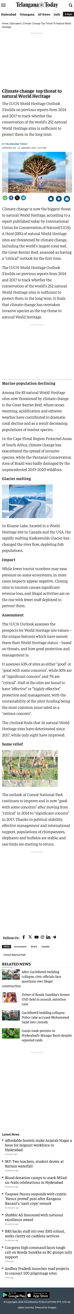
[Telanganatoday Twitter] (30, 937)
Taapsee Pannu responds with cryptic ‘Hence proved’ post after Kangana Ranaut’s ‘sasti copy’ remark (36, 1198)
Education (15, 23)
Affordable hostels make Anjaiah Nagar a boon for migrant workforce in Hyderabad (38, 1145)
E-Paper (68, 14)
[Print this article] (67, 199)
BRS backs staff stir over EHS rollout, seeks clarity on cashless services (35, 1233)
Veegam (52, 1307)
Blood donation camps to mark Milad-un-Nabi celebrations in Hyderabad (36, 1180)
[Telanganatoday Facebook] (24, 937)
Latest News (10, 1134)
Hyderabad (8, 14)
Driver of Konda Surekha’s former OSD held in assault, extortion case (46, 999)
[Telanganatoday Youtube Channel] (36, 937)
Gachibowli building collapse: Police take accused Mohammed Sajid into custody (45, 1017)
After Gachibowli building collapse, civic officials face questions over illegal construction (31, 978)
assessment (20, 946)
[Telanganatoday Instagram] (42, 937)
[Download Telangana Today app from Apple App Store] (51, 199)
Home (5, 23)
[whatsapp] (5, 197)
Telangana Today (16, 144)
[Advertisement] (37, 891)
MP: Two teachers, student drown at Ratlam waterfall (34, 1163)
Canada (45, 946)
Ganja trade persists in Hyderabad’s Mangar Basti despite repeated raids (47, 1035)
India (57, 14)
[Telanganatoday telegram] (54, 937)
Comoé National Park (14, 955)
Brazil (34, 946)
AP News (44, 14)
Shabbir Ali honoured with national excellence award (34, 1217)
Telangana (27, 14)
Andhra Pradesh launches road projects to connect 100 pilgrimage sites (37, 1270)
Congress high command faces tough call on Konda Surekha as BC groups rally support (38, 1252)
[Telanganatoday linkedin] (48, 937)
